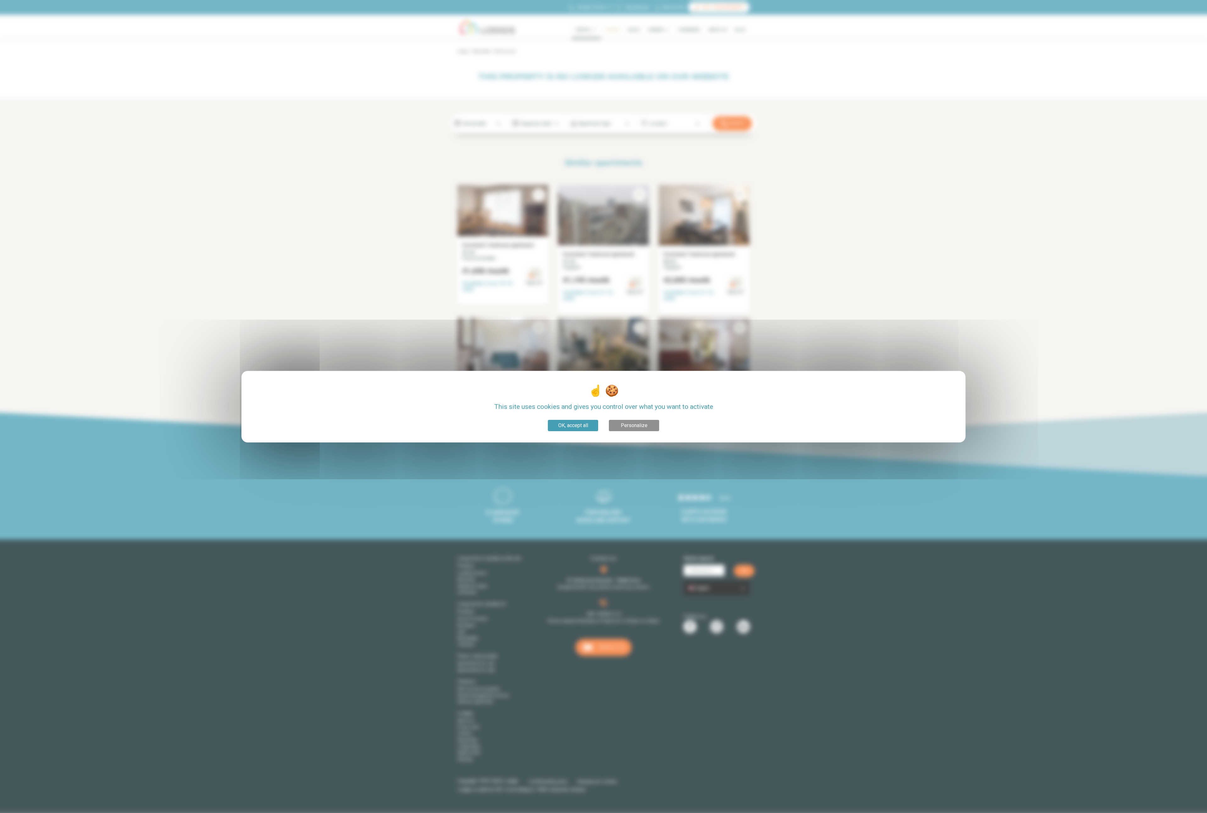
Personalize (634, 425)
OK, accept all (573, 425)
